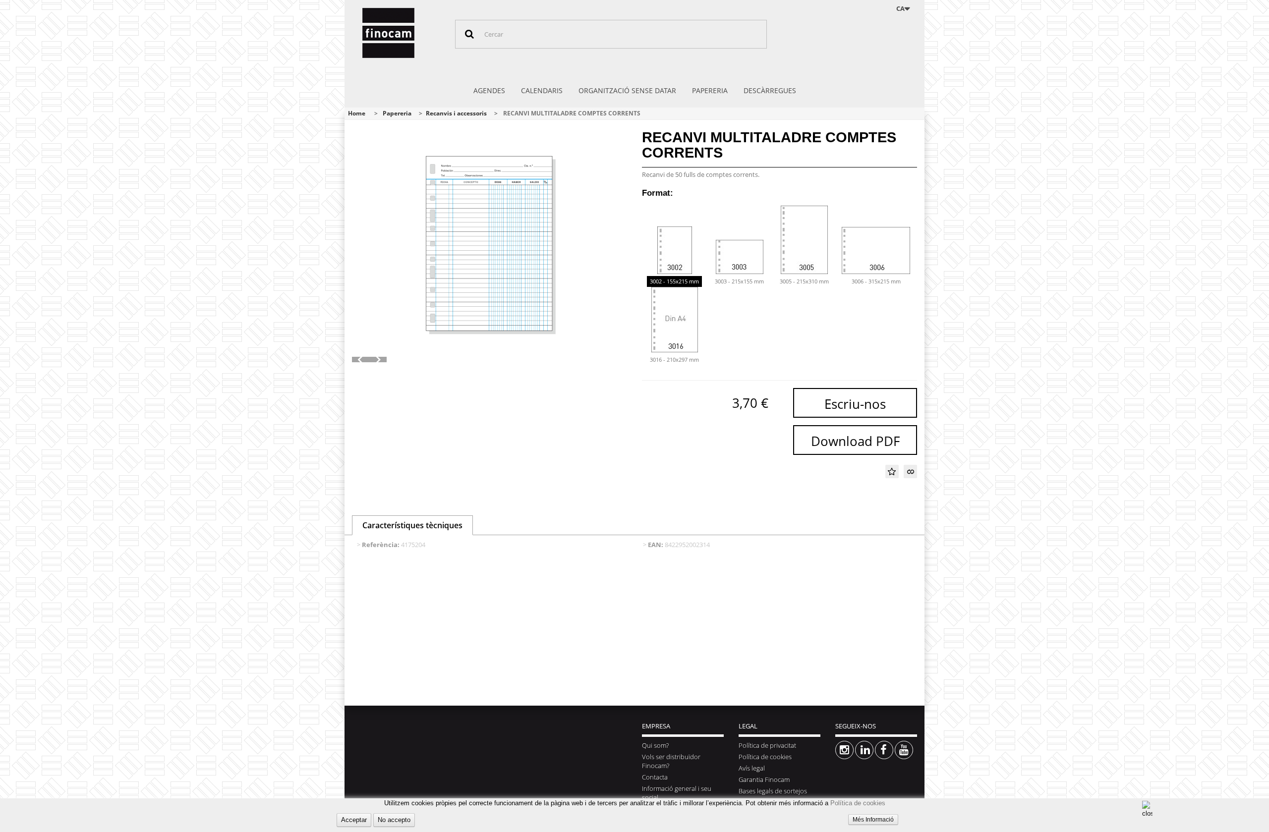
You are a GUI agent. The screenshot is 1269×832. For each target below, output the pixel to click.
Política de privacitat (767, 745)
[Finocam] (401, 32)
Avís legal (752, 768)
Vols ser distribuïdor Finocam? (671, 761)
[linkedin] (864, 750)
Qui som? (655, 745)
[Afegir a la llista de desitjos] (892, 471)
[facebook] (884, 750)
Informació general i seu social (676, 793)
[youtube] (904, 750)
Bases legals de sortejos (773, 790)
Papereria (397, 113)
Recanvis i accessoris (456, 113)
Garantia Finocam (764, 779)
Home (356, 113)
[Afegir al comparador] (910, 471)
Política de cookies (857, 803)
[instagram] (844, 750)
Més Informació (873, 819)
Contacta (655, 777)
